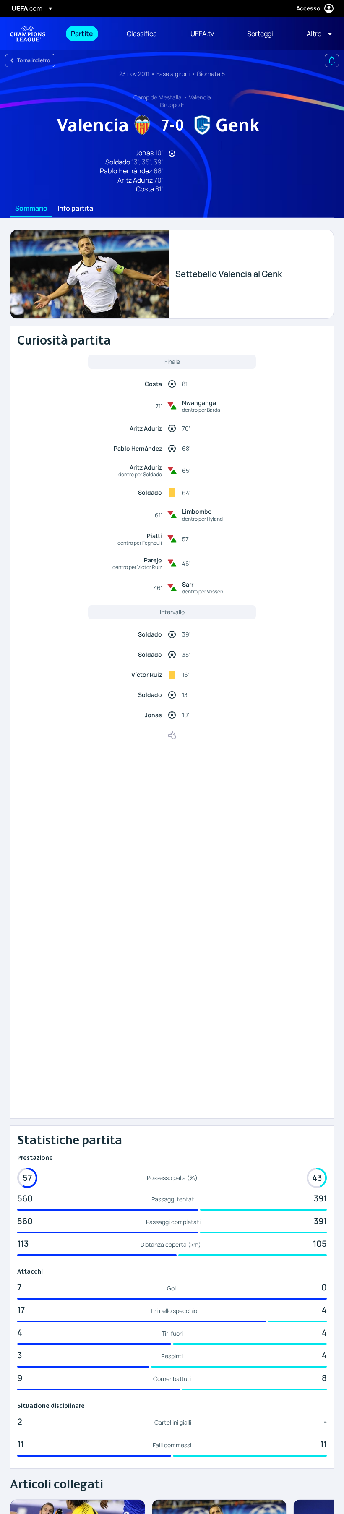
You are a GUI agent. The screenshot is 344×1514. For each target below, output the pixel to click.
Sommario (31, 208)
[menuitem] (88, 34)
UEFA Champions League (27, 34)
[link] (82, 34)
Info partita (75, 208)
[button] (316, 34)
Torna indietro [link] (33, 60)
